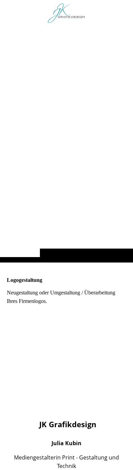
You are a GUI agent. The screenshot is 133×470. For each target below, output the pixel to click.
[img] (66, 144)
